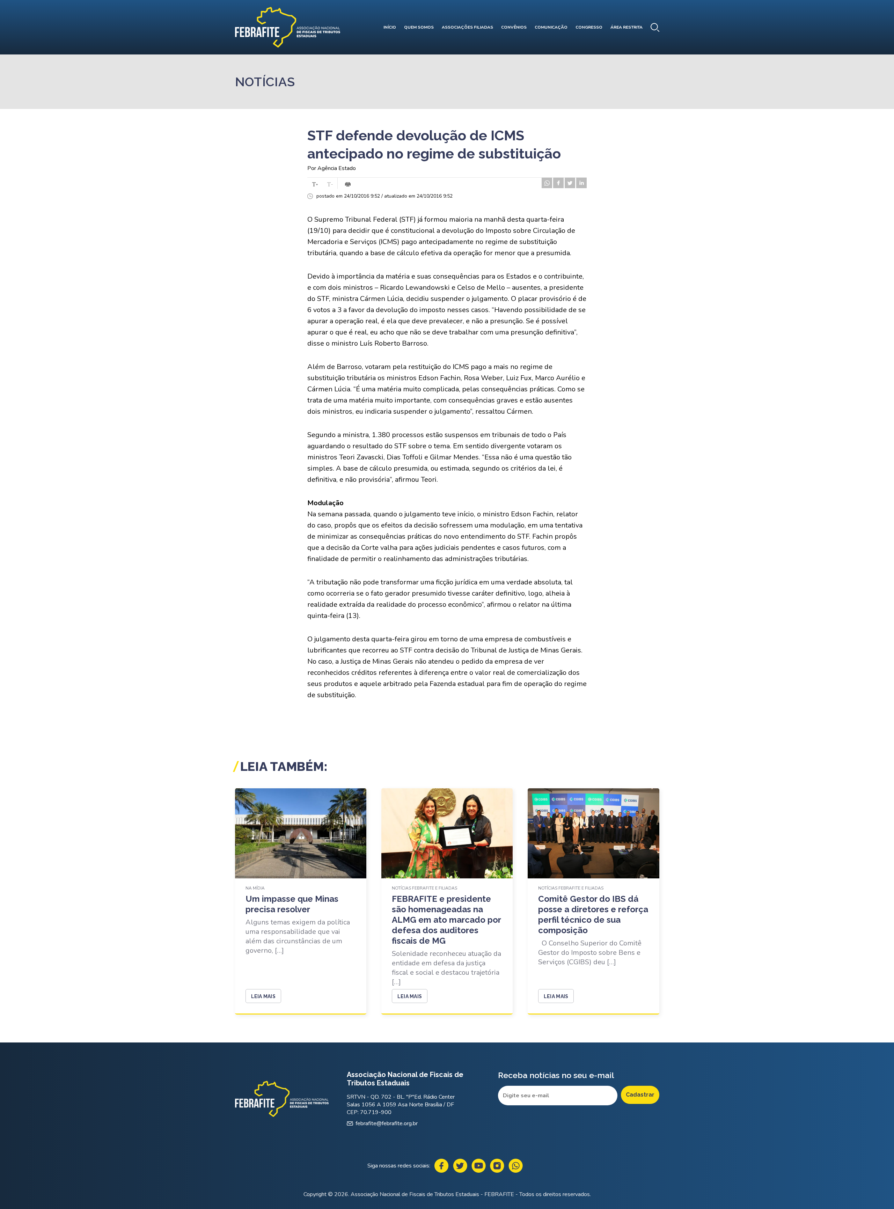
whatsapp (547, 183)
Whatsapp (515, 1166)
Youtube (478, 1166)
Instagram (497, 1166)
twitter (570, 183)
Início (389, 27)
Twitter (460, 1166)
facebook (558, 183)
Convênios (514, 27)
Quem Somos (419, 27)
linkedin (581, 183)
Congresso (589, 27)
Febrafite (287, 27)
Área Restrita (626, 27)
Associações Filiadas (467, 27)
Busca (655, 27)
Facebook (441, 1166)
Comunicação (551, 27)
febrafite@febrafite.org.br (387, 1123)
